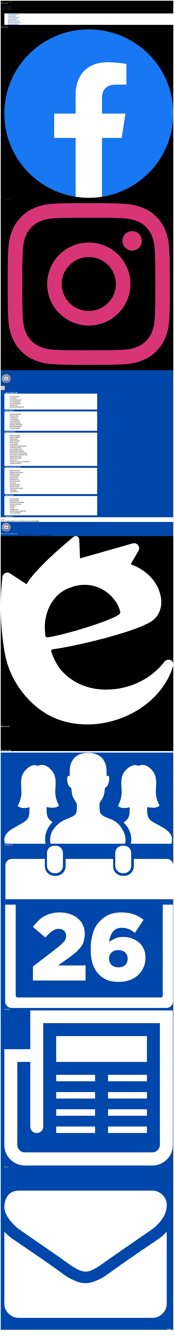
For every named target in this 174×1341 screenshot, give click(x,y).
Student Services (14, 486)
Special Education (15, 484)
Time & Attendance (15, 512)
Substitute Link (14, 509)
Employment (8, 6)
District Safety (14, 439)
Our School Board (15, 401)
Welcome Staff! (14, 499)
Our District (13, 398)
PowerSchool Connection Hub (18, 454)
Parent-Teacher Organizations (18, 453)
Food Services (14, 477)
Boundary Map (14, 416)
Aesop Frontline (14, 500)
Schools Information (15, 414)
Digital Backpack (15, 440)
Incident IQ (13, 505)
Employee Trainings (15, 504)
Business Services (15, 474)
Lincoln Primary (12, 19)
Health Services (14, 479)
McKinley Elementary (14, 22)
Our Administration (15, 403)
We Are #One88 (14, 396)
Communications (14, 475)
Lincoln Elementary (13, 17)
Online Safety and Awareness (18, 446)
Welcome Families (15, 435)
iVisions (12, 507)
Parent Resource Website (17, 451)
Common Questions (15, 463)
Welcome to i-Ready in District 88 (19, 461)
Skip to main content (7, 372)
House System (14, 442)
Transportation (14, 491)
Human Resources (15, 481)
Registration (7, 8)
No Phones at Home (15, 447)
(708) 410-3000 (34, 535)
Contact (169, 1329)
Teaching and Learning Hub (18, 511)
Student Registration (15, 458)
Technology (13, 489)
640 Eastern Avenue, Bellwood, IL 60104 (13, 535)
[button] (6, 12)
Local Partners (14, 444)
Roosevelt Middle (13, 24)
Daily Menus (8, 9)
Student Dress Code (15, 456)
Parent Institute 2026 (16, 449)
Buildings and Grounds (16, 472)
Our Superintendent (15, 400)
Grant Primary (12, 16)
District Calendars (15, 437)
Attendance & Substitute (17, 502)
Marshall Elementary (14, 21)
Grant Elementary (13, 14)
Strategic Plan (14, 405)
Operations (13, 483)
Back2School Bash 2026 (17, 407)
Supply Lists (13, 460)
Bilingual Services (15, 470)
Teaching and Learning (16, 488)
